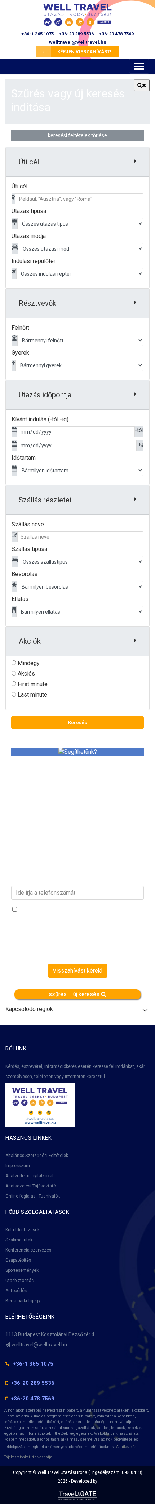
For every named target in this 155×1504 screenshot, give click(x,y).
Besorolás (24, 574)
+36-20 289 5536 (76, 34)
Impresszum (17, 1165)
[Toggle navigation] (139, 66)
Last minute (31, 694)
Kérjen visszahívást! (83, 51)
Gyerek (20, 352)
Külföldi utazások (22, 1229)
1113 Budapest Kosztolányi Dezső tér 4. (50, 1334)
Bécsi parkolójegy (22, 1300)
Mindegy (28, 663)
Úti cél (19, 186)
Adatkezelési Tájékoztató (30, 1185)
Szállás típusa (29, 549)
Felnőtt (20, 327)
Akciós (25, 673)
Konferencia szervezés (28, 1250)
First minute (32, 684)
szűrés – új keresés (75, 994)
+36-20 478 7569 (116, 34)
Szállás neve (28, 524)
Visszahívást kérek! (78, 970)
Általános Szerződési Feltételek (36, 1155)
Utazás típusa (29, 211)
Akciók (30, 641)
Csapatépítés (18, 1260)
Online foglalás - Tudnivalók (32, 1196)
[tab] (77, 162)
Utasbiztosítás (19, 1280)
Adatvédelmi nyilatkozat (29, 1175)
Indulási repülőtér (34, 261)
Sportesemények (22, 1270)
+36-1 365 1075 (37, 34)
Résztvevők (37, 303)
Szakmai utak (18, 1239)
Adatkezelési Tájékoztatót (38, 926)
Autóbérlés (16, 1290)
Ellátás (20, 599)
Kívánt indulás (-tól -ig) (40, 419)
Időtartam (24, 457)
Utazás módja (29, 236)
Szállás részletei (45, 500)
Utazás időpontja (45, 394)
